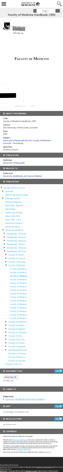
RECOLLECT (3, 471)
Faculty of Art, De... (17, 339)
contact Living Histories (44, 467)
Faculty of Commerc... (18, 332)
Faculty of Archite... (17, 343)
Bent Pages (10, 209)
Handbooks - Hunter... (16, 244)
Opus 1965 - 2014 (13, 219)
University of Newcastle (14, 162)
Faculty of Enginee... (17, 328)
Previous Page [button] (35, 11)
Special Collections (20, 440)
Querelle (9, 191)
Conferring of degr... (14, 212)
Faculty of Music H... (17, 357)
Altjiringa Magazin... (14, 202)
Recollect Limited (31, 471)
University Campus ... (14, 223)
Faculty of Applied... (17, 346)
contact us (47, 452)
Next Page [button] (58, 11)
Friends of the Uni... (14, 364)
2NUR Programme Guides (16, 194)
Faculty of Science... (17, 258)
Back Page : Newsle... (14, 205)
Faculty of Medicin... (17, 265)
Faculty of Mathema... (18, 321)
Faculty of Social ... (16, 254)
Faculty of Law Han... (17, 360)
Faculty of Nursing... (17, 261)
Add (57, 371)
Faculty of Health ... (17, 325)
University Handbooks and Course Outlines (25, 399)
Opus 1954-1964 (12, 216)
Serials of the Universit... (15, 187)
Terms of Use (14, 465)
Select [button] (54, 11)
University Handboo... (15, 230)
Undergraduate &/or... (18, 350)
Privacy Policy (4, 465)
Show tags (9, 377)
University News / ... (14, 226)
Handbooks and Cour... (17, 251)
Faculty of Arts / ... (16, 335)
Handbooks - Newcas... (17, 233)
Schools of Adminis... (17, 353)
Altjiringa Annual (12, 198)
